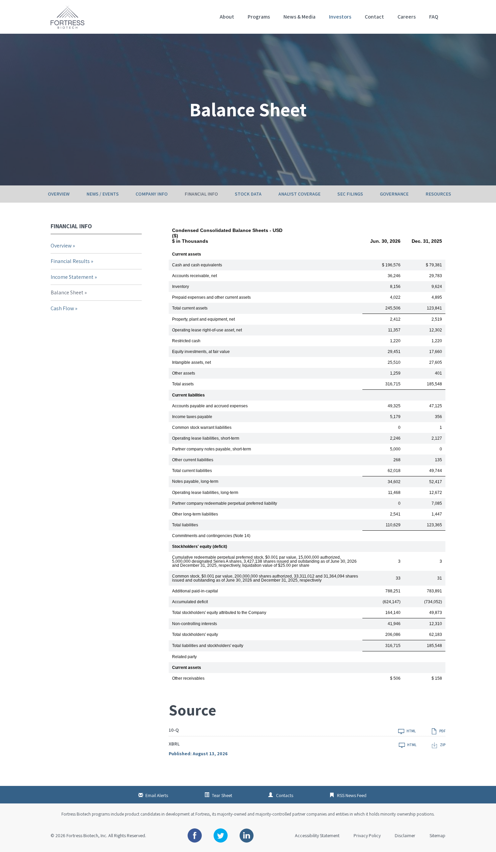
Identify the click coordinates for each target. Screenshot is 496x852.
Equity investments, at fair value (201, 352)
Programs (259, 16)
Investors (340, 16)
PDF (442, 730)
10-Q (174, 730)
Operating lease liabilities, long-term (205, 493)
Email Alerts (156, 795)
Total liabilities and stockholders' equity (207, 646)
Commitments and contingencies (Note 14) (211, 536)
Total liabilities (185, 525)
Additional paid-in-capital (195, 591)
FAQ (433, 16)
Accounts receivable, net (194, 276)
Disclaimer (405, 835)
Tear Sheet (222, 795)
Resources (438, 194)
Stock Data (248, 194)
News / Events (102, 194)
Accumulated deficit (190, 602)
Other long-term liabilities (195, 514)
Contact (374, 16)
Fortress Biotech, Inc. (86, 835)
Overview (59, 194)
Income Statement (72, 277)
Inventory (180, 287)
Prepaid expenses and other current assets (211, 297)
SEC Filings (350, 194)
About (227, 16)
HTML (411, 730)
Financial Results (70, 261)
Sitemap (437, 835)
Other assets (183, 373)
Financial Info (201, 194)
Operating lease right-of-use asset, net (207, 330)
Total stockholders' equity (195, 635)
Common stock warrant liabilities (201, 427)
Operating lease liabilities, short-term (205, 438)
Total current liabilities (192, 471)
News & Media (299, 16)
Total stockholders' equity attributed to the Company (219, 613)
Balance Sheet (67, 292)
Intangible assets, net (191, 362)
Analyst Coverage (299, 194)
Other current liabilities (192, 460)
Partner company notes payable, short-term (211, 449)
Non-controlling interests (194, 624)
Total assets (183, 384)
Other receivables (188, 678)
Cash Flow (62, 308)
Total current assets (190, 308)
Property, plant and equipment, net (203, 319)
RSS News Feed (351, 795)
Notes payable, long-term (195, 481)
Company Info (152, 194)
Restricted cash (186, 341)
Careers (406, 16)
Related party (184, 657)
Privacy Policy (367, 835)
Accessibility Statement (317, 835)
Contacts (284, 795)
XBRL (174, 744)
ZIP (442, 744)
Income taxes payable (192, 417)
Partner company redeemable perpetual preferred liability (224, 503)
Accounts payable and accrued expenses (210, 406)
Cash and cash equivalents (197, 265)
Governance (394, 194)
